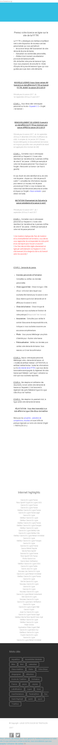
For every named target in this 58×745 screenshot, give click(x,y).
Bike (13, 664)
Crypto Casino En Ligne (29, 635)
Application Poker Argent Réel (29, 627)
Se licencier (17, 480)
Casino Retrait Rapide (29, 548)
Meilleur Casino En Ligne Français (29, 526)
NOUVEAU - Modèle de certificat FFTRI (28, 439)
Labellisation (17, 689)
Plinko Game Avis (29, 559)
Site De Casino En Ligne (29, 582)
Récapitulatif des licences (36, 315)
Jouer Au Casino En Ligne (29, 612)
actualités (27, 418)
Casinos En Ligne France (29, 546)
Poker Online (29, 625)
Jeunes (35, 684)
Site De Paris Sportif (29, 551)
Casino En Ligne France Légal (29, 513)
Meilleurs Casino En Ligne (29, 632)
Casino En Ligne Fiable (29, 566)
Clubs (30, 669)
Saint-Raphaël (17, 699)
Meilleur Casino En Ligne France (29, 510)
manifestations (18, 694)
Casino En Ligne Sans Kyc (29, 630)
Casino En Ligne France (29, 500)
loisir (39, 689)
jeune (24, 684)
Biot (22, 664)
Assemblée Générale (33, 659)
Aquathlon (16, 659)
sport (40, 699)
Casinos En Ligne (29, 589)
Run (45, 694)
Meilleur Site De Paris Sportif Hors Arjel (29, 617)
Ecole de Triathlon (19, 679)
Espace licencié (19, 470)
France (14, 684)
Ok (25, 744)
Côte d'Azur (43, 669)
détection (30, 674)
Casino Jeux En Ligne (29, 569)
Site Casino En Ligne (29, 597)
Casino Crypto (29, 610)
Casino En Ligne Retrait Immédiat (29, 574)
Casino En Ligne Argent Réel (29, 607)
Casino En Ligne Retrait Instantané (29, 594)
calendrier (33, 664)
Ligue (29, 689)
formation (36, 679)
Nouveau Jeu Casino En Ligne (29, 571)
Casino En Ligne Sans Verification (29, 602)
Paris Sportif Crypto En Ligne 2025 (29, 503)
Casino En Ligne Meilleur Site (29, 531)
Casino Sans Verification (29, 561)
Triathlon (15, 704)
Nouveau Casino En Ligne (29, 584)
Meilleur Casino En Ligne (29, 518)
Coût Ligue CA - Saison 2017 (24, 460)
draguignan (16, 674)
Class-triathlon (17, 669)
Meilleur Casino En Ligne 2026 (29, 564)
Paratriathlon (34, 694)
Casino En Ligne (29, 515)
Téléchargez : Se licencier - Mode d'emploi (29, 450)
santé (30, 699)
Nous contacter (35, 191)
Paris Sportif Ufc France (29, 556)
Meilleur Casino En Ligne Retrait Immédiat (29, 536)
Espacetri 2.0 (34, 106)
